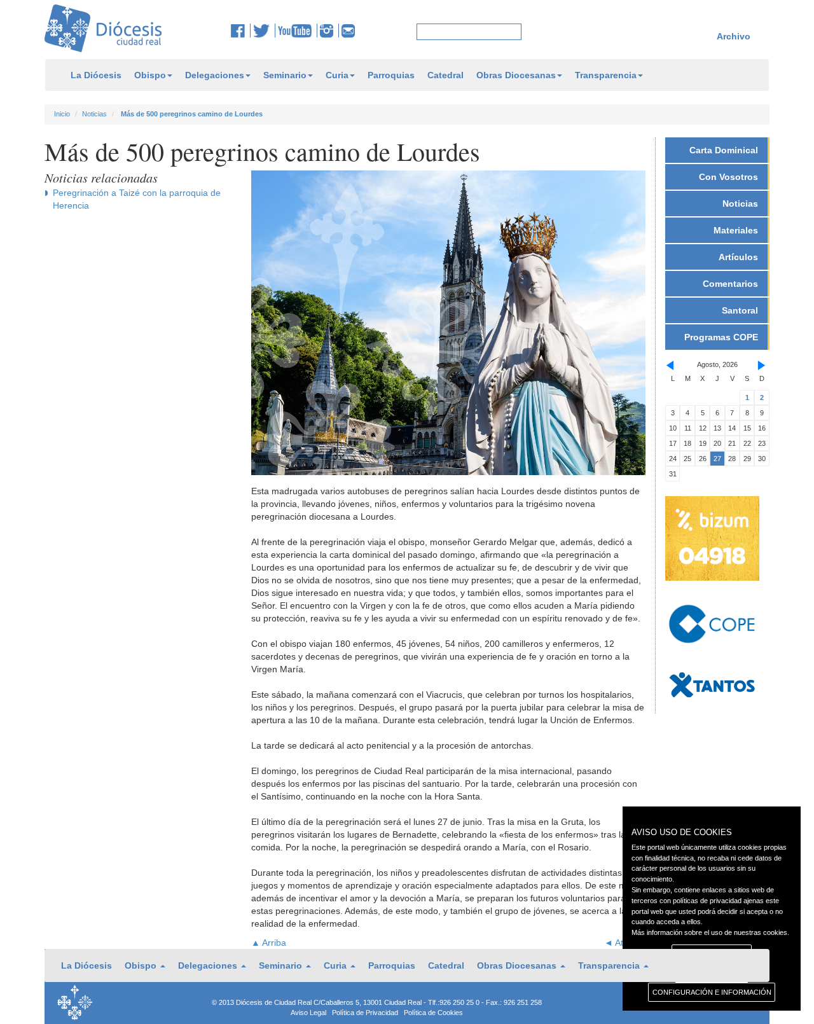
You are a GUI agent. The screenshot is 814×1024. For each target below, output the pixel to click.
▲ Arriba (268, 943)
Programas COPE (721, 337)
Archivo (733, 36)
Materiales (736, 230)
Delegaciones (214, 75)
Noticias (94, 114)
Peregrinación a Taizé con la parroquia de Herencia (137, 199)
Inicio (62, 114)
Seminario (285, 75)
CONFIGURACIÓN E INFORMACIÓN (711, 992)
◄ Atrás (620, 943)
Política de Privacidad (365, 1012)
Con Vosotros (728, 177)
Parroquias (391, 75)
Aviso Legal (308, 1012)
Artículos (738, 257)
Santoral (740, 310)
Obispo (150, 75)
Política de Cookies (433, 1012)
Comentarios (730, 284)
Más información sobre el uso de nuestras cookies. (710, 932)
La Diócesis (96, 75)
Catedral (445, 75)
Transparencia (606, 75)
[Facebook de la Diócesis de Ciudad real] (241, 31)
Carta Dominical (723, 150)
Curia (337, 75)
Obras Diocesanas (516, 75)
